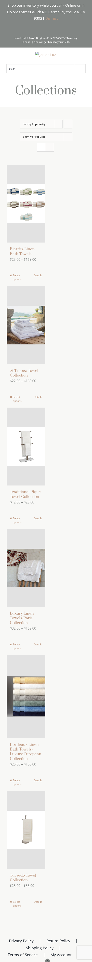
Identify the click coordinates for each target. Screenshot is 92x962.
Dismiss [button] (51, 18)
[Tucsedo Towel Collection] (26, 830)
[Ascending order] (68, 124)
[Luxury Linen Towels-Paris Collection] (26, 568)
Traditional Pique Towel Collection (25, 494)
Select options (17, 277)
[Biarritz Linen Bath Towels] (26, 204)
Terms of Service (23, 954)
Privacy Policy (21, 940)
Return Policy (58, 940)
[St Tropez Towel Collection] (26, 325)
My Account (60, 954)
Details (38, 275)
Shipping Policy (39, 947)
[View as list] (49, 147)
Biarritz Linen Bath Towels (22, 251)
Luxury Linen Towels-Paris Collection (22, 618)
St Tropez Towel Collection (24, 373)
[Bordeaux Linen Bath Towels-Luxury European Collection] (26, 696)
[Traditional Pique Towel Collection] (26, 446)
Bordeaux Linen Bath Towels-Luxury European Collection (25, 751)
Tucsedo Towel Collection (23, 878)
